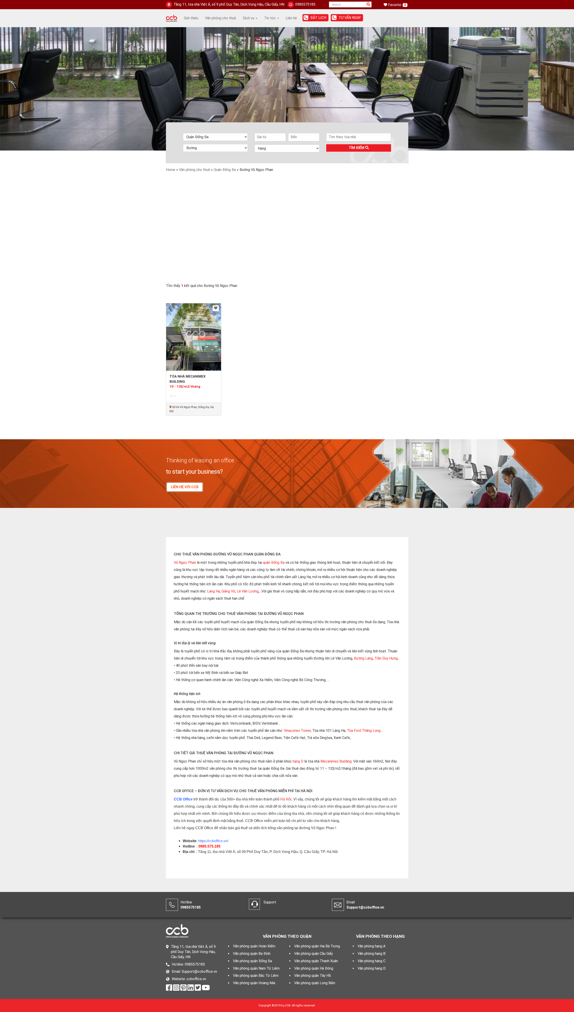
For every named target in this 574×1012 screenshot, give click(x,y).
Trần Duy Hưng (386, 658)
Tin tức (270, 18)
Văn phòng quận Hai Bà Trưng (317, 946)
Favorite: (395, 5)
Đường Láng (363, 658)
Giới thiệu (191, 18)
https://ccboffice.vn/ (213, 841)
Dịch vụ (249, 18)
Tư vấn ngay (350, 17)
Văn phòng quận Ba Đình (251, 953)
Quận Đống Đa (225, 170)
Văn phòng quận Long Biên (314, 983)
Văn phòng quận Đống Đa (252, 961)
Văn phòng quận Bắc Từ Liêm (255, 975)
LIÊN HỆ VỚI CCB (184, 487)
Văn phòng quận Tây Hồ (312, 975)
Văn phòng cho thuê (220, 18)
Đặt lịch (318, 17)
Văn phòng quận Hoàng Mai (254, 983)
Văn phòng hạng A (371, 946)
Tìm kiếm (357, 148)
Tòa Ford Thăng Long (363, 730)
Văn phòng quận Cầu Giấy (313, 953)
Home (170, 170)
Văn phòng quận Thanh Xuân (316, 961)
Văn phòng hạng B (371, 953)
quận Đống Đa (274, 562)
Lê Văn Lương (248, 591)
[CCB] (171, 18)
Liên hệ (291, 18)
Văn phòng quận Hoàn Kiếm (254, 946)
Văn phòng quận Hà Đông (313, 968)
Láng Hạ (213, 591)
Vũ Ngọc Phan (185, 562)
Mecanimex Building (336, 761)
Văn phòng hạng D (372, 968)
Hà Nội (285, 799)
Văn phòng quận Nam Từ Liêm (256, 968)
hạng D (298, 761)
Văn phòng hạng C (371, 961)
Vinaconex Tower (297, 730)
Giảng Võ (228, 591)
